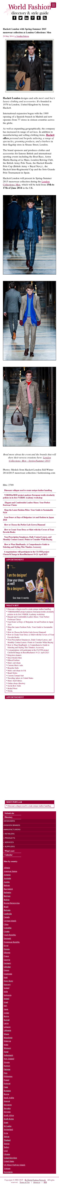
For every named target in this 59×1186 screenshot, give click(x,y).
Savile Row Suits (14, 685)
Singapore (8, 1104)
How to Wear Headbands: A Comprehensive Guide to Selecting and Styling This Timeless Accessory (26, 545)
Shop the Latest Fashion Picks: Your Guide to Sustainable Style (28, 511)
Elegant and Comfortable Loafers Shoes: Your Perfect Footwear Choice (26, 504)
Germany (7, 963)
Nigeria (7, 1062)
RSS (45, 1182)
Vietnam (7, 1168)
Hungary (7, 984)
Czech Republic (10, 934)
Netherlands (8, 1055)
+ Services (8, 842)
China (6, 924)
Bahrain (7, 885)
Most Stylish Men (15, 657)
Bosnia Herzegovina (12, 903)
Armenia (7, 874)
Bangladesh (8, 888)
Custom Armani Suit (16, 675)
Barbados (7, 892)
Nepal (6, 1051)
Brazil (6, 906)
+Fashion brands (11, 825)
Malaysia (7, 1041)
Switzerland (8, 1129)
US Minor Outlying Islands (14, 1164)
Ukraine (7, 1154)
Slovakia (7, 1108)
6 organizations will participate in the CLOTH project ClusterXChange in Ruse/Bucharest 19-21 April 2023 (26, 553)
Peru (5, 1072)
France (6, 956)
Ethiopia (7, 952)
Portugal (7, 1083)
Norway (7, 1065)
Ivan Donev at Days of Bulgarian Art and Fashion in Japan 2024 (28, 518)
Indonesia (7, 995)
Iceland (6, 987)
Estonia (7, 949)
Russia (6, 1094)
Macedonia (8, 1037)
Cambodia (8, 913)
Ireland (6, 998)
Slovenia (7, 1111)
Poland (6, 1080)
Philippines (8, 1076)
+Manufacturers (11, 829)
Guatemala (8, 973)
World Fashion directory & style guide (29, 9)
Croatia (6, 931)
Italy (5, 1005)
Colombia (7, 927)
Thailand (7, 1140)
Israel (6, 1002)
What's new (10, 850)
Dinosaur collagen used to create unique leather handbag (28, 490)
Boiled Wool (12, 688)
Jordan (6, 1012)
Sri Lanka (7, 1126)
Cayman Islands (10, 920)
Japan (6, 1009)
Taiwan (6, 1136)
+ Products (9, 838)
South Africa (9, 1115)
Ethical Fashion (14, 660)
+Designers (9, 821)
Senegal (7, 1101)
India (6, 991)
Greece (6, 970)
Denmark (7, 938)
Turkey (6, 1147)
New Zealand (9, 1058)
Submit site (9, 813)
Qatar (6, 1087)
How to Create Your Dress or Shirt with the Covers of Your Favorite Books (28, 531)
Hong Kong (8, 980)
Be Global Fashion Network (35, 1180)
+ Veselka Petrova (22, 36)
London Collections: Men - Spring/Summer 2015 (30, 459)
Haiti (6, 977)
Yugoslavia (8, 1171)
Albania (7, 867)
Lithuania (7, 1030)
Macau (6, 1033)
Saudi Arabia (9, 1097)
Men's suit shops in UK (17, 670)
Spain (6, 1122)
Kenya (6, 1016)
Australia (7, 878)
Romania (7, 1090)
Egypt (6, 945)
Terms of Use (25, 1182)
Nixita (10, 690)
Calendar (8, 854)
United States (9, 1161)
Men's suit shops (14, 662)
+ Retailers (8, 834)
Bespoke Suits (13, 667)
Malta (6, 1044)
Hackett (50, 135)
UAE (6, 1150)
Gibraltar (7, 966)
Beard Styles (12, 673)
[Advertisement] (29, 748)
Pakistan (7, 1069)
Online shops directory (16, 683)
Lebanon (7, 1026)
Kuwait (7, 1019)
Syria (6, 1133)
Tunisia (6, 1143)
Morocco (7, 1048)
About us (36, 1182)
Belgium (7, 896)
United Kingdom (10, 1157)
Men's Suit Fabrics (15, 680)
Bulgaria (7, 910)
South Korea (9, 1118)
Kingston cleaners (14, 655)
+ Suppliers (9, 847)
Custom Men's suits (15, 665)
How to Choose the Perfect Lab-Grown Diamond (24, 524)
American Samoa (10, 871)
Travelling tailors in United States (20, 678)
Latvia (6, 1023)
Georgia (7, 959)
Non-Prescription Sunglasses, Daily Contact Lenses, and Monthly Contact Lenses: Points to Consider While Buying (27, 538)
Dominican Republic (12, 942)
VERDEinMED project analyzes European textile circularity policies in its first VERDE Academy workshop (29, 496)
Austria (7, 881)
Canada (7, 917)
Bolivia (6, 899)
